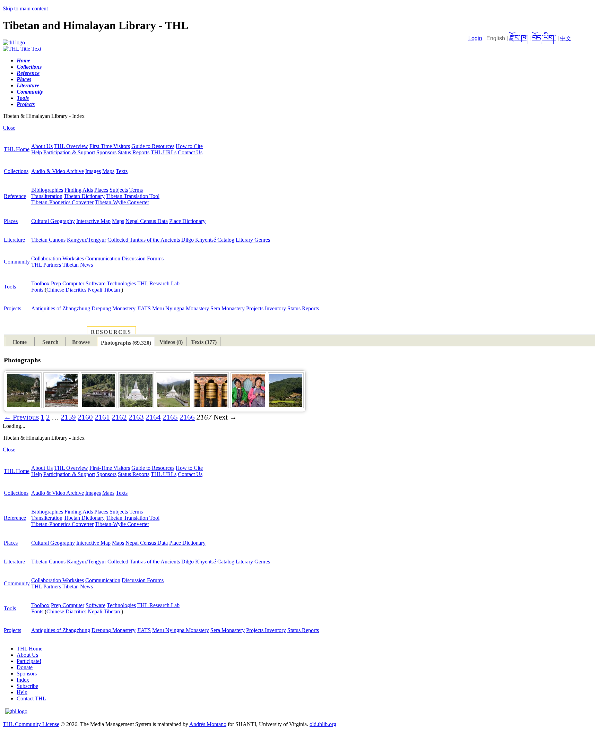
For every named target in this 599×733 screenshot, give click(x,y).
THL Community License (31, 724)
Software (95, 283)
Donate (25, 667)
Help (36, 152)
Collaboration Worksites (57, 258)
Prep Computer (67, 283)
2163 (136, 417)
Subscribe (27, 686)
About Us (42, 146)
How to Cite (189, 146)
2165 (170, 417)
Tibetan (112, 290)
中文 (565, 38)
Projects (12, 308)
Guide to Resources (152, 146)
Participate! (29, 661)
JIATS (144, 308)
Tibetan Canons (48, 240)
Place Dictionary (187, 221)
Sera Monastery (227, 308)
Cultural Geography (53, 221)
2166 (187, 417)
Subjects (119, 190)
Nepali (95, 290)
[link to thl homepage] (16, 711)
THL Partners (46, 265)
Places (101, 190)
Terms (136, 190)
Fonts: (38, 290)
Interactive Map (93, 221)
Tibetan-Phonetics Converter (62, 202)
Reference (15, 196)
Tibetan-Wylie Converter (122, 202)
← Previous (21, 417)
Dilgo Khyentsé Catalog (207, 240)
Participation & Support (69, 152)
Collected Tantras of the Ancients (143, 240)
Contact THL (31, 698)
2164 (153, 417)
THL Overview (71, 146)
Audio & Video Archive (57, 171)
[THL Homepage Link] (14, 42)
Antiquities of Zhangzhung (60, 308)
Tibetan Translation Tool (132, 196)
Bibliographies (47, 190)
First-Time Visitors (109, 146)
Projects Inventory (266, 308)
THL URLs (163, 152)
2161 (102, 417)
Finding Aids (78, 190)
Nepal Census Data (146, 221)
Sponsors (106, 152)
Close (9, 128)
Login (475, 38)
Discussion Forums (143, 258)
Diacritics (76, 290)
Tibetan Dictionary (84, 196)
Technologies (121, 283)
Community (17, 262)
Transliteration (46, 196)
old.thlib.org (323, 724)
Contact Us (190, 152)
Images (93, 171)
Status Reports (133, 152)
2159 (68, 417)
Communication (102, 258)
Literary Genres (253, 240)
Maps (108, 171)
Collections (16, 171)
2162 (119, 417)
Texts (122, 171)
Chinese (55, 290)
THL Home (16, 149)
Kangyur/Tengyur (86, 240)
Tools (10, 287)
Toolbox (40, 283)
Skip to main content (25, 8)
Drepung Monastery (114, 308)
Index (23, 680)
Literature (14, 240)
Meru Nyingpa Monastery (180, 308)
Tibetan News (77, 265)
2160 (85, 417)
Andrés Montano (207, 724)
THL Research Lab (158, 283)
